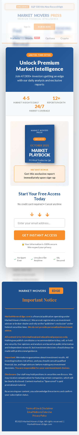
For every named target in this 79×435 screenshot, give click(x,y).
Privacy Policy (40, 415)
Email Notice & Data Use (39, 412)
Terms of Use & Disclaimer (39, 408)
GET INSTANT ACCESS (39, 235)
